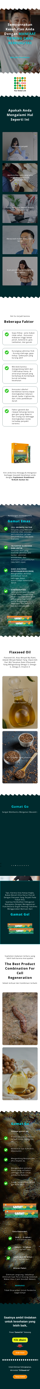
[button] (11, 865)
